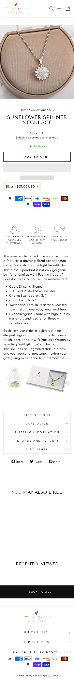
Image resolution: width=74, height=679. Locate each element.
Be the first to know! (36, 651)
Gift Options (37, 415)
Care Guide (37, 423)
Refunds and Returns (37, 440)
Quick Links (36, 632)
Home (24, 110)
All (50, 110)
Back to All (40, 591)
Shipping (21, 137)
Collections (38, 110)
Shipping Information (37, 432)
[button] (37, 167)
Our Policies (36, 642)
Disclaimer (37, 449)
